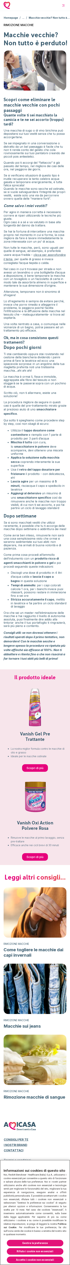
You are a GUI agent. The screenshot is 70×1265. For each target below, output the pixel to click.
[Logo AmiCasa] (10, 5)
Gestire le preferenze (35, 1243)
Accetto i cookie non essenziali (35, 1259)
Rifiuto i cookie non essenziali (35, 1251)
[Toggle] (63, 5)
